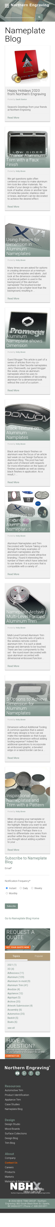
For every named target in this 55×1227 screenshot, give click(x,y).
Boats (12, 1022)
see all (11, 1027)
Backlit (12, 1017)
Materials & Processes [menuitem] (17, 1181)
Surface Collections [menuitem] (16, 1133)
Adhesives (15, 973)
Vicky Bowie (20, 171)
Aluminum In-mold (18, 981)
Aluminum (15, 977)
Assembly (14, 1009)
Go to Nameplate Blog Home (22, 918)
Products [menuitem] (10, 1172)
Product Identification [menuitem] (17, 1095)
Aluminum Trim (17, 985)
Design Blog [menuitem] (11, 1138)
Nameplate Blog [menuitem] (13, 1109)
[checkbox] (27, 891)
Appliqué (13, 997)
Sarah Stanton (21, 99)
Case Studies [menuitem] (12, 1104)
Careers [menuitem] (9, 1167)
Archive (13, 1001)
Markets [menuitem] (9, 1176)
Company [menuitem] (10, 1158)
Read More (13, 117)
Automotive (16, 1013)
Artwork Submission (20, 1005)
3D (10, 969)
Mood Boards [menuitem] (12, 1128)
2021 (11, 964)
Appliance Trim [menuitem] (13, 1099)
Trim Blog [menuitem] (10, 1142)
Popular (39, 956)
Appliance (15, 993)
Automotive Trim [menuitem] (14, 1090)
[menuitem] (11, 1162)
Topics (16, 956)
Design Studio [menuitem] (12, 1124)
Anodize (13, 989)
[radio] (12, 888)
